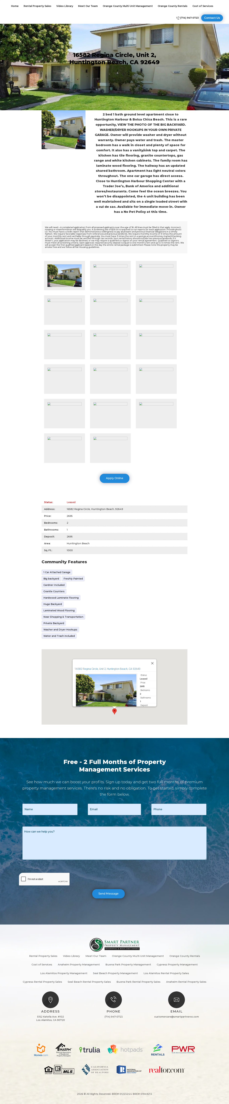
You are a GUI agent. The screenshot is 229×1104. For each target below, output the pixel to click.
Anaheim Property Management (79, 964)
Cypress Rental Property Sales (42, 981)
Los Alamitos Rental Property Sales (166, 973)
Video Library (64, 6)
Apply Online (114, 478)
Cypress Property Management (177, 964)
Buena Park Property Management (128, 964)
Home (15, 6)
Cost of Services (202, 6)
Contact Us (212, 17)
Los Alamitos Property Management (63, 973)
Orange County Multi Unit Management (128, 6)
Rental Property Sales (37, 6)
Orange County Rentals (172, 6)
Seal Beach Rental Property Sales (89, 981)
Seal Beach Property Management (115, 973)
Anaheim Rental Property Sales (186, 981)
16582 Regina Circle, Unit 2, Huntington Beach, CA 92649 (107, 668)
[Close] (152, 663)
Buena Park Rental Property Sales (138, 981)
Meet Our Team (88, 6)
